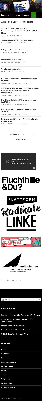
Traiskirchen (5, 379)
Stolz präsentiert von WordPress (11, 398)
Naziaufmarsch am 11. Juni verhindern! (15, 330)
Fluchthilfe (5, 354)
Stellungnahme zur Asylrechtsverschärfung (18, 40)
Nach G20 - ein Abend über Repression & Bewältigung (20, 315)
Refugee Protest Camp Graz (12, 59)
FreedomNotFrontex (16, 35)
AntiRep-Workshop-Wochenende (13, 326)
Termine (4, 375)
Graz (3, 358)
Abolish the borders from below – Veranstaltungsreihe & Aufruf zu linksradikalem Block (20, 31)
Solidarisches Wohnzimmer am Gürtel (15, 334)
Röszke (3, 371)
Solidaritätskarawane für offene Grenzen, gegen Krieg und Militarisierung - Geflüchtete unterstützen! (20, 90)
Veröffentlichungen (8, 387)
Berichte (4, 349)
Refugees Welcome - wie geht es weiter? (17, 50)
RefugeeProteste (7, 366)
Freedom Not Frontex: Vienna (15, 15)
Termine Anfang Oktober (11, 69)
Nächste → (21, 139)
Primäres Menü (39, 15)
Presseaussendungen (8, 362)
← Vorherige (13, 135)
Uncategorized (6, 383)
